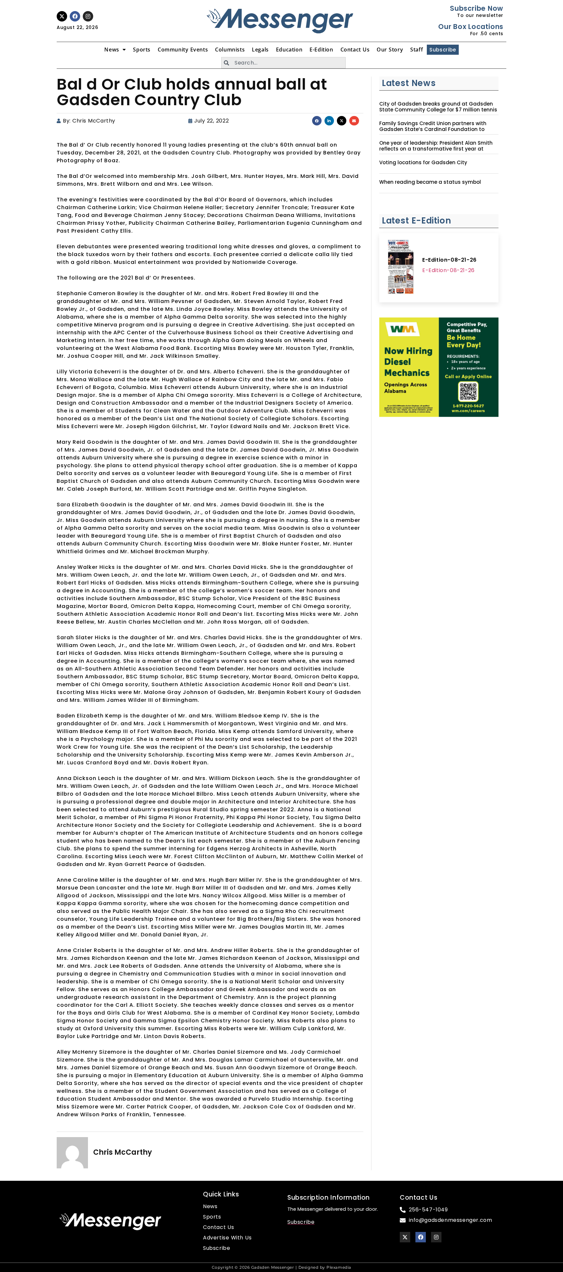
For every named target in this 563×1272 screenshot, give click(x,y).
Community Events (183, 49)
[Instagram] (88, 16)
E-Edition (321, 49)
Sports (142, 49)
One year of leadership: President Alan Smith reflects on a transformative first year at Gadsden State (436, 149)
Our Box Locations (470, 26)
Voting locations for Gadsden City (423, 163)
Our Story (390, 49)
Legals (260, 49)
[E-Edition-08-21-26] (400, 267)
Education (289, 49)
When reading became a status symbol (430, 182)
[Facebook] (75, 16)
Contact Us (355, 49)
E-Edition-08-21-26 (449, 260)
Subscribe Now (476, 8)
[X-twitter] (62, 16)
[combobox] (283, 62)
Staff (416, 49)
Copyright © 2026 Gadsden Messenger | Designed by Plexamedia (281, 1267)
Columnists (230, 49)
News (111, 49)
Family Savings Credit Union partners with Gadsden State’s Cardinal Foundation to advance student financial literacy (432, 129)
